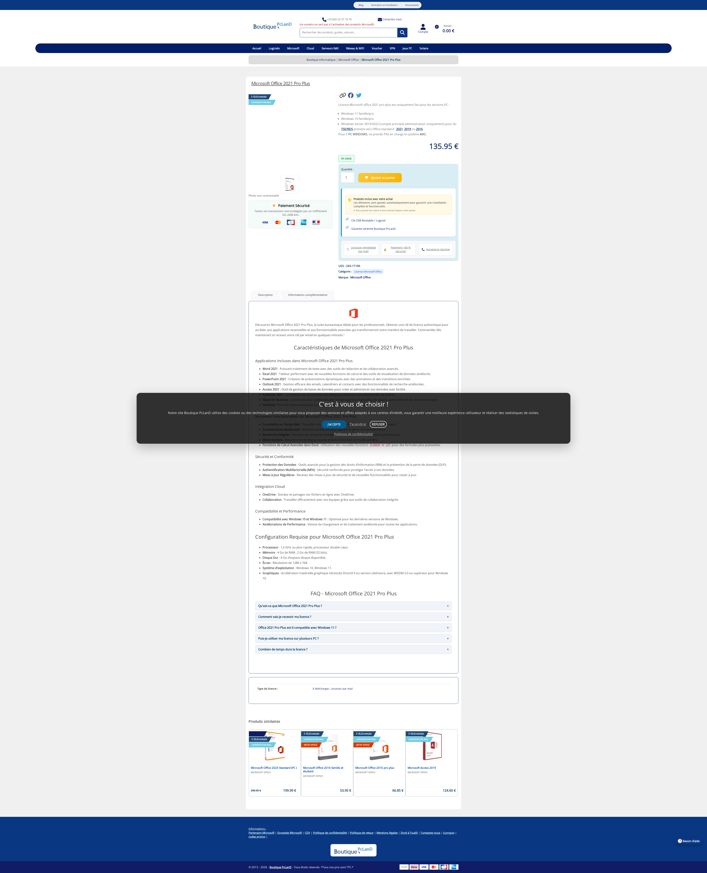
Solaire (424, 48)
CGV (307, 833)
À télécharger (321, 688)
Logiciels (274, 48)
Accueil (256, 48)
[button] (343, 95)
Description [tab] (265, 295)
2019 (407, 129)
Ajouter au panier (383, 178)
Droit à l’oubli (409, 833)
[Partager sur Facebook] (352, 95)
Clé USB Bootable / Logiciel (368, 220)
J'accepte (334, 424)
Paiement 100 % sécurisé (401, 249)
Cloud (310, 48)
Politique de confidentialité (330, 833)
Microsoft (293, 48)
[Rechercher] (402, 32)
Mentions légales (387, 833)
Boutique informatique (321, 59)
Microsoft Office (348, 59)
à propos (448, 833)
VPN (392, 48)
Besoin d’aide (691, 841)
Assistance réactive (438, 249)
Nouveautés (412, 5)
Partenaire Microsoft (261, 833)
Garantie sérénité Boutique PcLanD (373, 228)
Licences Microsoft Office (368, 271)
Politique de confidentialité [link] (353, 434)
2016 (419, 129)
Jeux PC (407, 48)
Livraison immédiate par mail (363, 249)
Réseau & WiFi (355, 48)
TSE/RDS (347, 129)
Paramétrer (358, 424)
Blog (361, 5)
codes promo (257, 836)
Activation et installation (384, 5)
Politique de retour (362, 833)
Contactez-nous (392, 19)
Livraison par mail (342, 688)
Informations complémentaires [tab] (307, 295)
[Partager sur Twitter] (359, 95)
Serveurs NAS (330, 48)
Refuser (378, 424)
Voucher (377, 48)
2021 (399, 129)
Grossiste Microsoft (289, 833)
